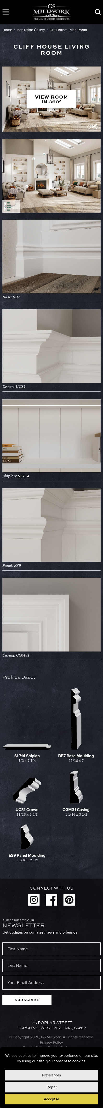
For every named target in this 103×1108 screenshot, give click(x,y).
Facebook (51, 900)
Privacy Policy (51, 1042)
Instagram (34, 900)
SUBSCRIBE (27, 999)
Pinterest (69, 900)
